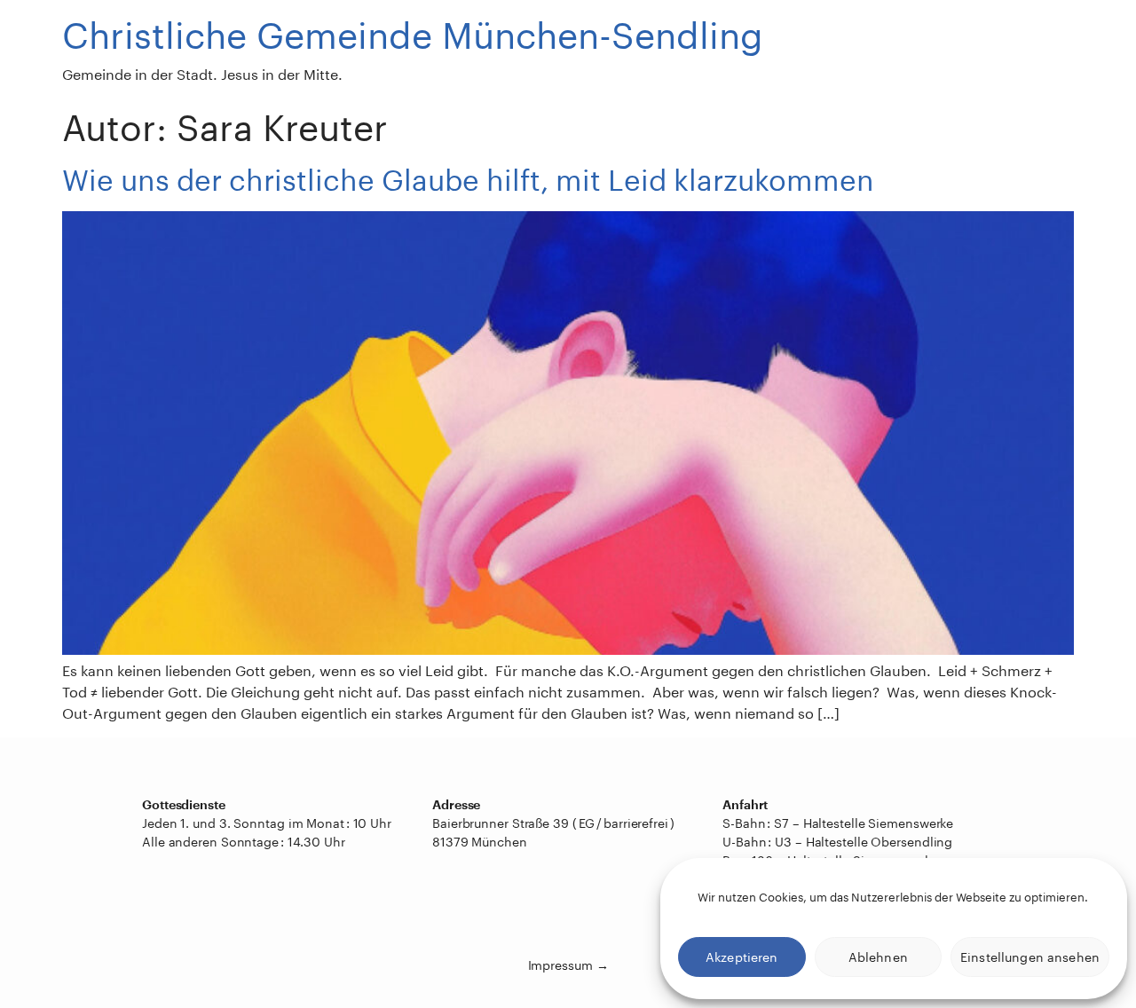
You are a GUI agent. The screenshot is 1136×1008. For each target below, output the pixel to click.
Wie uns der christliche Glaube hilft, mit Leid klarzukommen (468, 179)
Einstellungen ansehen (1030, 957)
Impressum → (568, 965)
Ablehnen (878, 957)
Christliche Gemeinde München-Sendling (412, 35)
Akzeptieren (742, 957)
